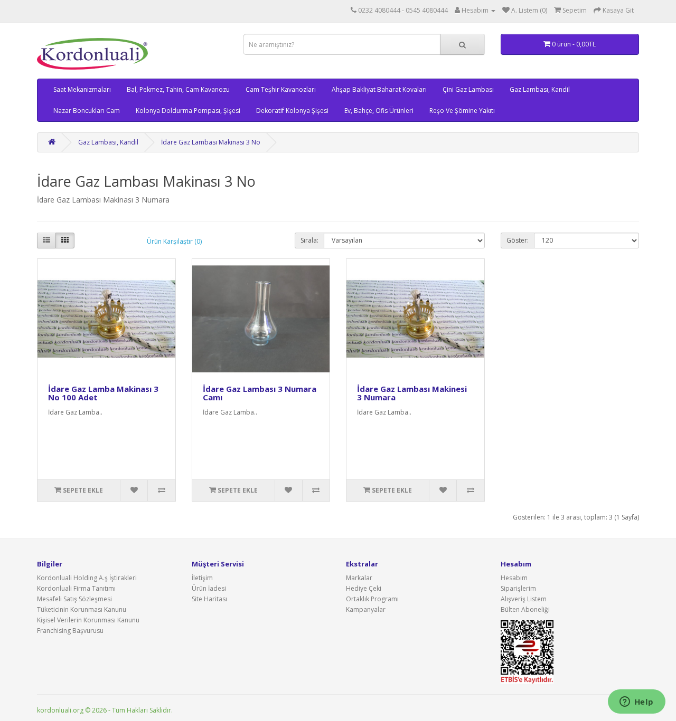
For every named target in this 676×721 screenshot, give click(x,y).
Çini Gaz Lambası (468, 89)
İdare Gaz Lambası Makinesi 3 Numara (412, 393)
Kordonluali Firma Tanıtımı (76, 588)
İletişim (202, 577)
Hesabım (514, 577)
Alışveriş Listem (524, 598)
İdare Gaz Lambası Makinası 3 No (210, 142)
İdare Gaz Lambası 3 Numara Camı (259, 393)
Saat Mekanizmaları (82, 89)
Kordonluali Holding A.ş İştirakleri (87, 577)
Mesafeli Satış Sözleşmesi (74, 598)
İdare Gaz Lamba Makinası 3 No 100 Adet (103, 393)
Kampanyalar (366, 609)
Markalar (359, 577)
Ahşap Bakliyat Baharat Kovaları (379, 89)
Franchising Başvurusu (70, 630)
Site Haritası (209, 598)
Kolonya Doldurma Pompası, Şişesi (188, 110)
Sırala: (309, 240)
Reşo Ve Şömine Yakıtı (462, 110)
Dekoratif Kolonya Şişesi (292, 110)
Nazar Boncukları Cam (86, 110)
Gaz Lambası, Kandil (540, 89)
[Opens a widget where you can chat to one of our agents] (636, 702)
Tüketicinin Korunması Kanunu (81, 609)
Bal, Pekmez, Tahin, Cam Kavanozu (178, 89)
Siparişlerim (518, 588)
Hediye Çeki (363, 588)
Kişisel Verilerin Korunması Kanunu (88, 620)
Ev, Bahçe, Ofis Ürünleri (379, 110)
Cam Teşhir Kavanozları (281, 89)
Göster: (517, 240)
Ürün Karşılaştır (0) (174, 241)
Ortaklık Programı (372, 598)
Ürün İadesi (209, 588)
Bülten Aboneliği (525, 609)
